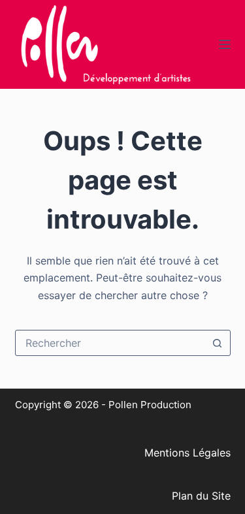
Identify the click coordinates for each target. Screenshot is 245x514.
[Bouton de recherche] (217, 342)
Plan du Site (201, 495)
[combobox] (110, 343)
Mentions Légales (187, 452)
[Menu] (225, 44)
